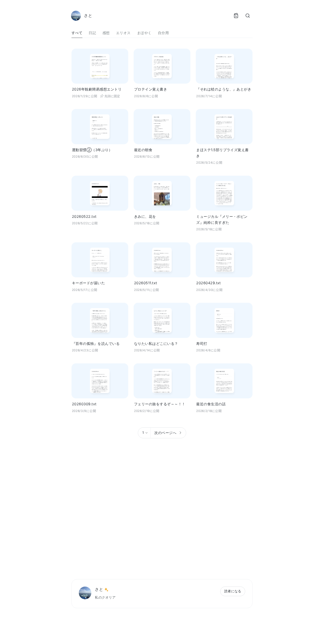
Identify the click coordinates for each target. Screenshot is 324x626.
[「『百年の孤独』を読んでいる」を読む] (99, 320)
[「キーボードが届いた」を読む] (99, 259)
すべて (76, 33)
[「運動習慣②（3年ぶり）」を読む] (99, 126)
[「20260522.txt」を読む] (99, 193)
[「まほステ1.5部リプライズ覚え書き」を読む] (224, 126)
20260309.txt (84, 404)
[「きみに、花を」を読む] (162, 193)
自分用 (163, 33)
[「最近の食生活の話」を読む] (224, 380)
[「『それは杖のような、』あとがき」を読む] (224, 66)
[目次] (236, 16)
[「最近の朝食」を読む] (162, 126)
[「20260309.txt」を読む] (99, 380)
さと (99, 589)
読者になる (232, 591)
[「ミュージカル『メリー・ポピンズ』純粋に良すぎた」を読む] (224, 193)
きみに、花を (145, 216)
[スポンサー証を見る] (106, 590)
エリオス (123, 33)
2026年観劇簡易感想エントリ (97, 89)
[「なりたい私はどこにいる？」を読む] (162, 320)
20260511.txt (145, 283)
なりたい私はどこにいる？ (156, 343)
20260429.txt (208, 283)
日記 (92, 33)
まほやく (144, 33)
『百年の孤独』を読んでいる (96, 343)
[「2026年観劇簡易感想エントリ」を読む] (99, 66)
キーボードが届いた (88, 283)
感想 (106, 33)
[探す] (248, 16)
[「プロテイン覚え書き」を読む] (162, 66)
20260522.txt (84, 216)
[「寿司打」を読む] (224, 320)
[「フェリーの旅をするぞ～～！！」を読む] (162, 380)
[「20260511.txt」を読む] (162, 259)
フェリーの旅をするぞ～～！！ (159, 404)
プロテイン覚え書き (150, 89)
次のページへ (165, 432)
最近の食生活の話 (211, 404)
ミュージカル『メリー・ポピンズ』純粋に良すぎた (222, 219)
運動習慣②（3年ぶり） (92, 150)
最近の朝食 (143, 150)
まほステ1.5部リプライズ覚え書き (222, 153)
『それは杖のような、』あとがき (223, 89)
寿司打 (201, 343)
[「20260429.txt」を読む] (224, 259)
